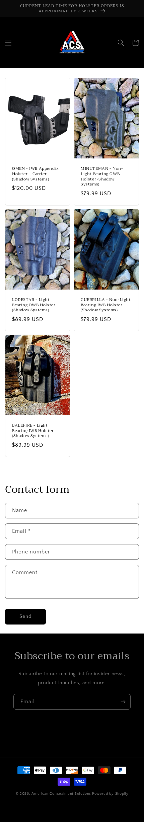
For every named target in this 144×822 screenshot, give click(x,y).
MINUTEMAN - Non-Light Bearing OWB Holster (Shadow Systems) (102, 176)
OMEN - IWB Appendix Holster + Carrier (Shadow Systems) (35, 174)
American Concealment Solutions (61, 794)
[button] (8, 42)
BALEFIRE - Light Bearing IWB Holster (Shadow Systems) (33, 431)
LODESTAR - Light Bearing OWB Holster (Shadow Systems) (33, 305)
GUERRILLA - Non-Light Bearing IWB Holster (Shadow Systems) (106, 305)
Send (25, 616)
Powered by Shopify (110, 794)
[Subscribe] (123, 702)
